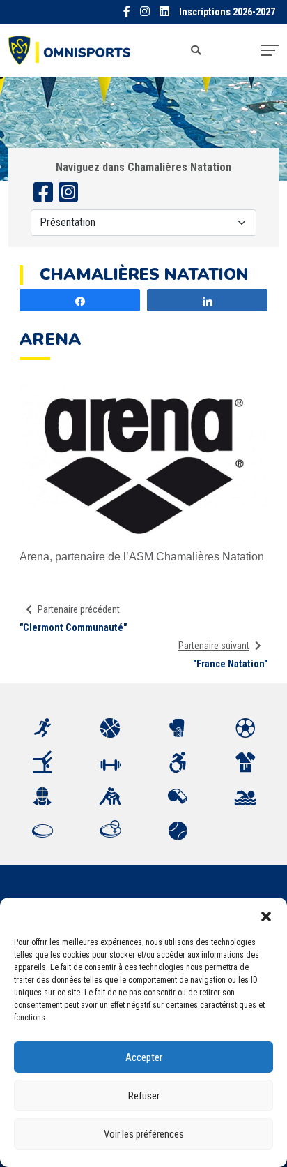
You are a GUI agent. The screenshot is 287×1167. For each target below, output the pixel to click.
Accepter (143, 1057)
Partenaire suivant (213, 645)
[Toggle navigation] (270, 50)
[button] (266, 915)
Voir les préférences (144, 1134)
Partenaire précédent (79, 609)
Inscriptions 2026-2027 (227, 12)
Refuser (144, 1096)
